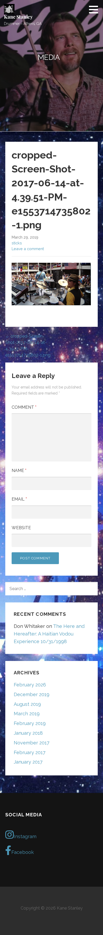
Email (19, 499)
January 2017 (28, 762)
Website (21, 527)
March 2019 (27, 713)
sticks (17, 243)
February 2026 (30, 684)
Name (19, 470)
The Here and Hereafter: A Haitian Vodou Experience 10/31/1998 (49, 633)
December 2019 (31, 694)
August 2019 (27, 704)
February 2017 (29, 752)
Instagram (25, 836)
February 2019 (30, 723)
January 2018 (28, 733)
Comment (24, 407)
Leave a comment (28, 248)
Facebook (22, 852)
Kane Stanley (18, 17)
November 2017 (31, 742)
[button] (95, 9)
